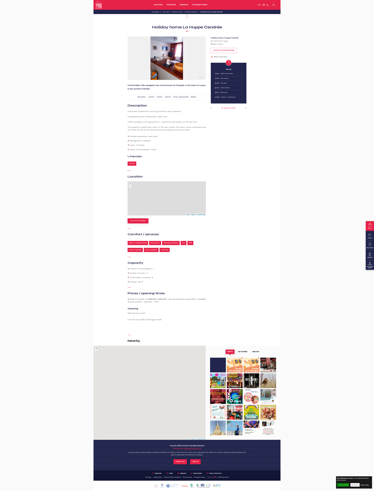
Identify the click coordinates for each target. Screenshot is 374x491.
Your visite (171, 5)
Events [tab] (230, 351)
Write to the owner (220, 57)
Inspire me (184, 5)
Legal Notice (157, 477)
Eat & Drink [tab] (242, 351)
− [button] (130, 187)
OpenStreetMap (201, 214)
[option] (167, 58)
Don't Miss (158, 5)
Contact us (180, 461)
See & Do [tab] (255, 351)
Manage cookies (199, 477)
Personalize (355, 485)
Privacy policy (187, 477)
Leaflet (187, 214)
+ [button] (130, 184)
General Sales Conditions (172, 477)
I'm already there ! (199, 5)
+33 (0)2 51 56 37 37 (192, 448)
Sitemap (148, 477)
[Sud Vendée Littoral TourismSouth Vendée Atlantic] (98, 5)
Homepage (155, 12)
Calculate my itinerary (138, 221)
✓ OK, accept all (343, 485)
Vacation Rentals (191, 12)
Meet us (195, 461)
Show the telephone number (223, 50)
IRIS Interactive (224, 477)
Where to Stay (177, 12)
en (259, 5)
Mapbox (193, 214)
